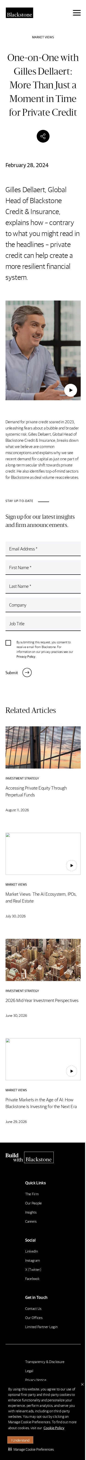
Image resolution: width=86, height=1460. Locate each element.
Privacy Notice (35, 1379)
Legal (29, 1370)
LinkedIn (31, 1251)
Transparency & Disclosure (45, 1361)
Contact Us (33, 1308)
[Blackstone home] (43, 1157)
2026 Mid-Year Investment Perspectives (42, 1000)
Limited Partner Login (41, 1326)
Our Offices (34, 1317)
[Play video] (70, 390)
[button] (31, 1449)
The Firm (32, 1193)
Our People (33, 1203)
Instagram (32, 1260)
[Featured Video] (43, 350)
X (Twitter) (33, 1269)
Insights (31, 1212)
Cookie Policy (54, 1427)
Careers (31, 1221)
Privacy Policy (26, 656)
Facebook (32, 1278)
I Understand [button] (20, 1440)
